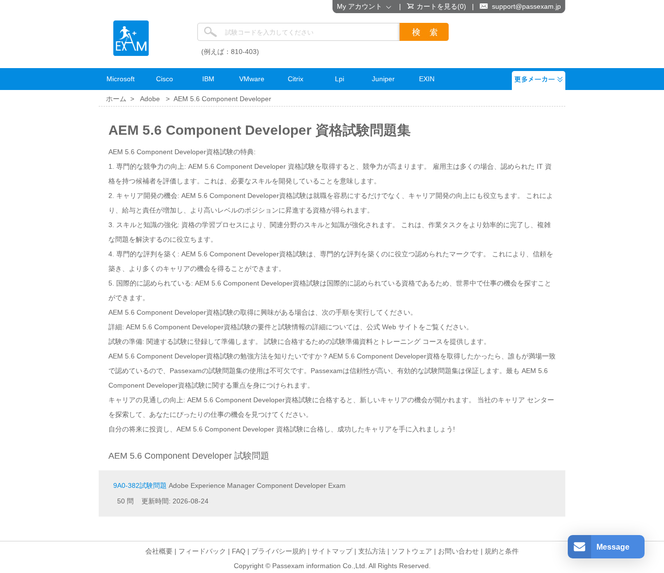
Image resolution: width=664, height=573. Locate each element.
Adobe (150, 99)
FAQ (238, 551)
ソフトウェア (411, 551)
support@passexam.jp (526, 6)
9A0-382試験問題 (140, 485)
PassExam (131, 38)
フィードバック (202, 551)
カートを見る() (441, 6)
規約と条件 (502, 551)
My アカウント (361, 6)
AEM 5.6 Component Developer (222, 99)
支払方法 (371, 551)
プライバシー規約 (278, 551)
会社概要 (159, 551)
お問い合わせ (458, 551)
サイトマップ (332, 551)
